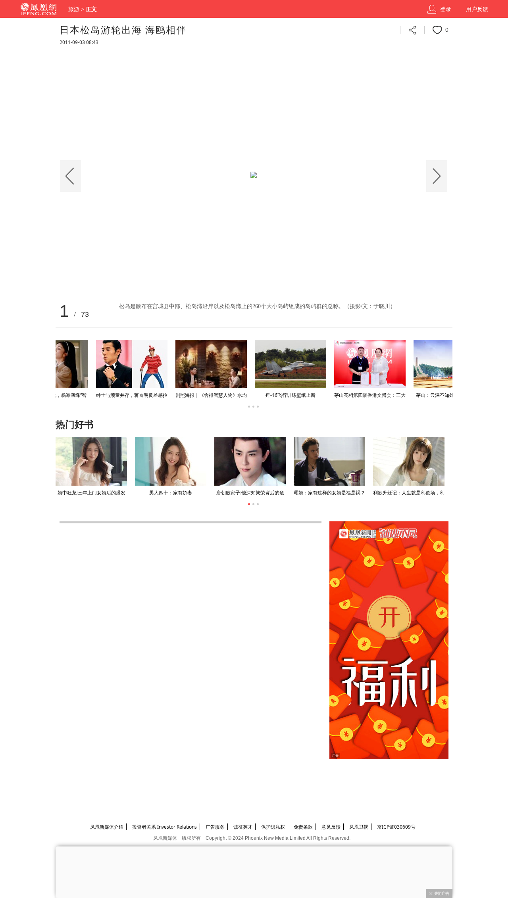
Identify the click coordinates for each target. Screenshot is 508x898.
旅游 (73, 9)
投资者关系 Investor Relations (164, 826)
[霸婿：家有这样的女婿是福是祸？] (329, 461)
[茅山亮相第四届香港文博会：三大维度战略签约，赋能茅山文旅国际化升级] (91, 364)
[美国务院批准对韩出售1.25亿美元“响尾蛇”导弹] (408, 364)
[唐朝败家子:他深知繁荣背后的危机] (250, 461)
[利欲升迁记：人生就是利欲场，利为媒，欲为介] (408, 461)
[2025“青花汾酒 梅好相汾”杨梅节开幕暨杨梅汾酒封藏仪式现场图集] (329, 364)
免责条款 (303, 826)
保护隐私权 (273, 826)
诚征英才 (242, 826)
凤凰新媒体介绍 (106, 826)
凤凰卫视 (358, 826)
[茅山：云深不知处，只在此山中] (170, 364)
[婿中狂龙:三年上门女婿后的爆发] (91, 461)
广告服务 (215, 826)
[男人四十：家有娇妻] (170, 461)
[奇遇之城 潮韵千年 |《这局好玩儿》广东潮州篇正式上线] (250, 364)
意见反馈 (331, 826)
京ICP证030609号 (396, 826)
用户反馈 (477, 9)
